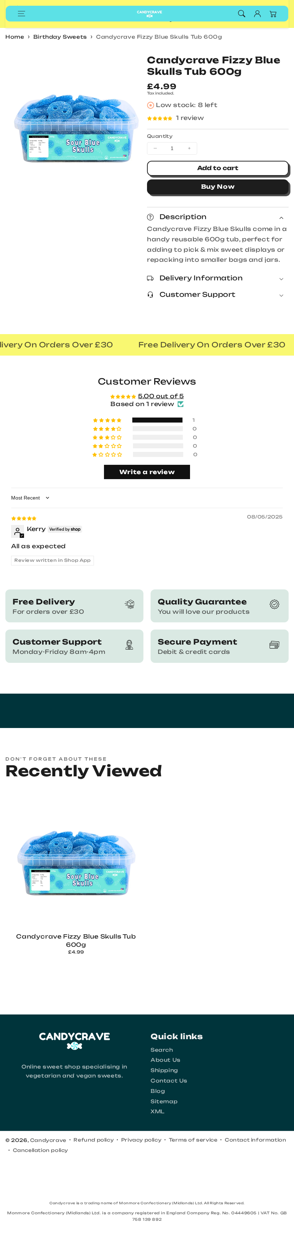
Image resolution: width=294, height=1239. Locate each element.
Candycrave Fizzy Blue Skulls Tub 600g (159, 37)
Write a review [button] (147, 472)
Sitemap (164, 1101)
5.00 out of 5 (161, 396)
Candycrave (48, 1140)
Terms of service (193, 1140)
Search (162, 1050)
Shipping (164, 1070)
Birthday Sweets (60, 37)
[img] (24, 517)
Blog (158, 1091)
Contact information (255, 1140)
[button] (21, 13)
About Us (166, 1060)
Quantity (159, 136)
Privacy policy (141, 1140)
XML (158, 1111)
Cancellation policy (40, 1150)
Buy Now (218, 186)
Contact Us (169, 1081)
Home (14, 37)
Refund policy (94, 1140)
